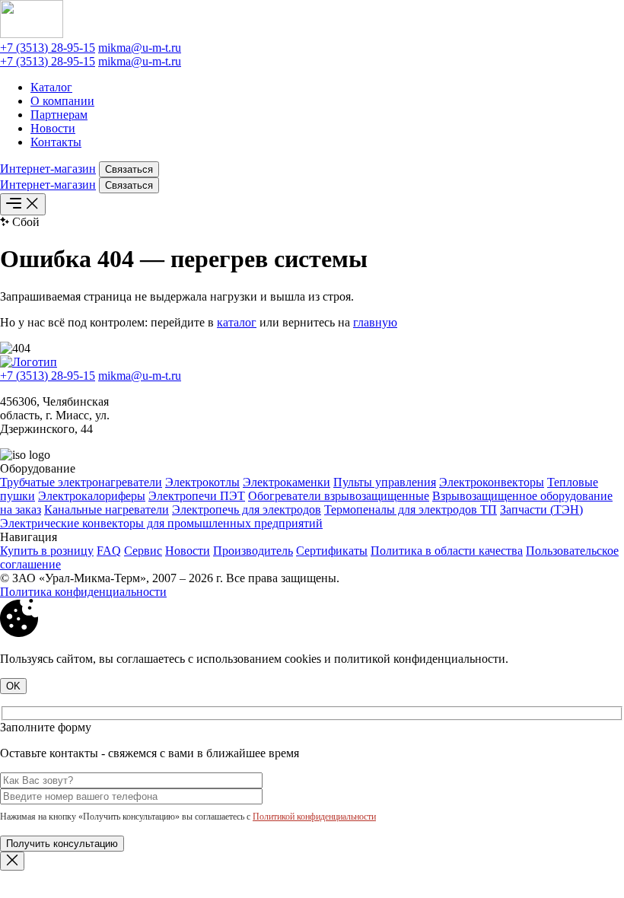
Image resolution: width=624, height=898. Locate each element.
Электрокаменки (286, 482)
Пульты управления (384, 482)
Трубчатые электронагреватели (81, 482)
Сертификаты (332, 550)
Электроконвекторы (491, 482)
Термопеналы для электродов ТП (410, 509)
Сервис (143, 550)
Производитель (253, 550)
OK (13, 686)
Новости (52, 128)
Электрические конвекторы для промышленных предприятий (161, 523)
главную (375, 322)
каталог (236, 322)
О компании (62, 100)
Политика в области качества (447, 550)
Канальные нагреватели (106, 509)
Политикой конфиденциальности (314, 816)
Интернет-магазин (48, 168)
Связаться (129, 169)
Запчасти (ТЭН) (541, 509)
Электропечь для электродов (246, 509)
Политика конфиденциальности (83, 591)
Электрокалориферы (91, 495)
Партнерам (59, 114)
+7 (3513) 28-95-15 (47, 47)
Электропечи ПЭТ (196, 495)
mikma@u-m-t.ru (139, 47)
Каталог (51, 87)
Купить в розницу (47, 550)
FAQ (109, 550)
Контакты (55, 141)
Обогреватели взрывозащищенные (338, 495)
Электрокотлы (202, 482)
